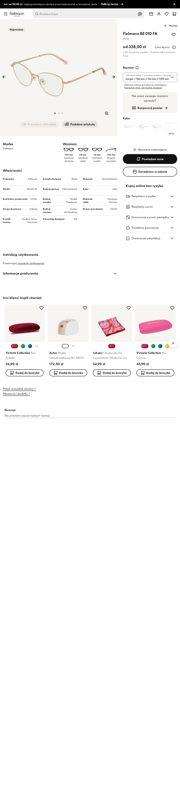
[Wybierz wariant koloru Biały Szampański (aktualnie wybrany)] (65, 346)
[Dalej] (113, 77)
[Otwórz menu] (5, 13)
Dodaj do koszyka (27, 373)
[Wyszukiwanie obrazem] (140, 14)
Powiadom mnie (153, 159)
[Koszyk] (174, 13)
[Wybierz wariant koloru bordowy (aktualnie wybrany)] (14, 346)
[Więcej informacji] (174, 47)
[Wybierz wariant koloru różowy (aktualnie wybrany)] (144, 346)
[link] (90, 4)
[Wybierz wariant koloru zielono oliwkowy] (153, 346)
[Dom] (17, 14)
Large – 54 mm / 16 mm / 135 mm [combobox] (147, 79)
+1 (36, 346)
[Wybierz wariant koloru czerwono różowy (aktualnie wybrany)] (111, 346)
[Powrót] (4, 77)
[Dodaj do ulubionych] (173, 34)
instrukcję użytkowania (31, 263)
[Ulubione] (166, 13)
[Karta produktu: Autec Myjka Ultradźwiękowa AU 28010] (68, 341)
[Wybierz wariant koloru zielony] (23, 346)
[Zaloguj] (158, 13)
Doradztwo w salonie (152, 171)
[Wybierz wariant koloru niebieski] (30, 346)
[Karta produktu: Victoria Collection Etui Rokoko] (24, 341)
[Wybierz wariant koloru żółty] (167, 346)
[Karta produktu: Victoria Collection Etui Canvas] (155, 341)
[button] (55, 113)
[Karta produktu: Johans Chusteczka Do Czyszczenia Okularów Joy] (112, 341)
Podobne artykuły (82, 124)
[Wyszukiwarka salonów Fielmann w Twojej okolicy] (151, 13)
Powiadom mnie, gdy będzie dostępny (143, 87)
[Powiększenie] (106, 113)
